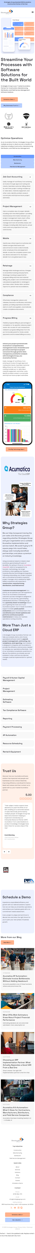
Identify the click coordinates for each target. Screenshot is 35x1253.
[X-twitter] (11, 1208)
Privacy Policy (22, 1227)
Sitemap (29, 1227)
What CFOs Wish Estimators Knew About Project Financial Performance (16, 1017)
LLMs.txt (17, 1229)
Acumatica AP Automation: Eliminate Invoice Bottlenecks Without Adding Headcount (16, 978)
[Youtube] (15, 1208)
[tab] (17, 156)
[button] (32, 12)
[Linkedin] (19, 1208)
